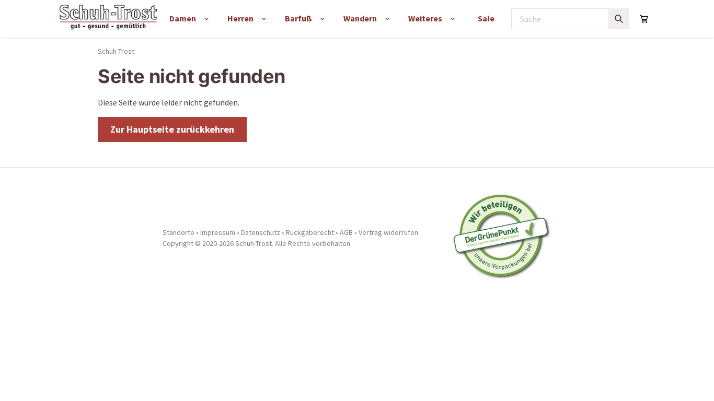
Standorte (178, 232)
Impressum (217, 232)
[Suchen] (618, 18)
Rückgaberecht (310, 232)
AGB (346, 232)
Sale (486, 18)
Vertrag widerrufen (388, 232)
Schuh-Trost (116, 51)
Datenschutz (260, 232)
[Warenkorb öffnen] (644, 18)
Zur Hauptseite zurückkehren (172, 129)
